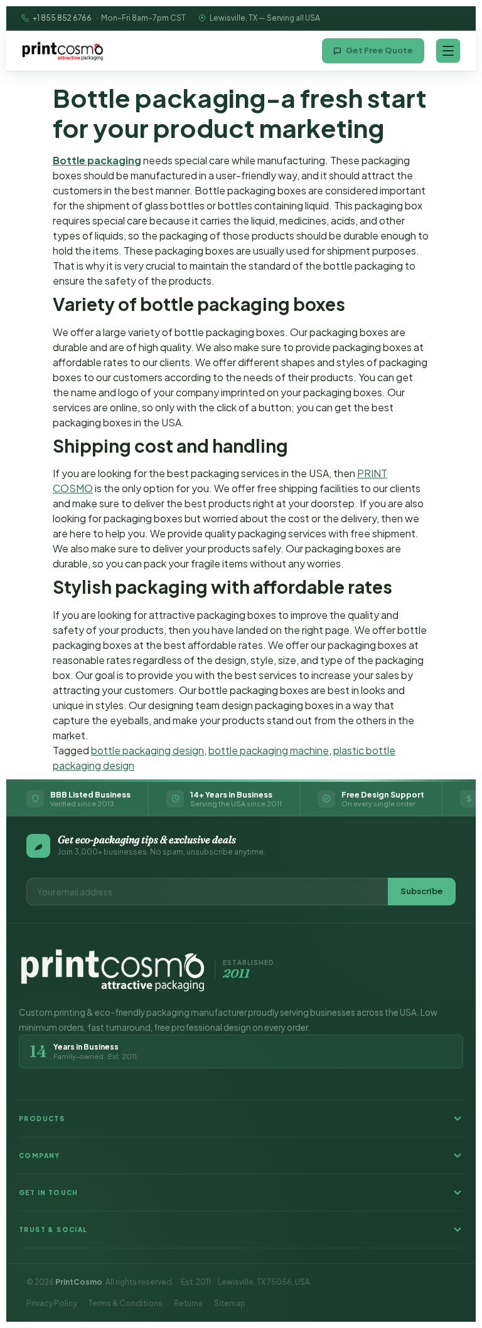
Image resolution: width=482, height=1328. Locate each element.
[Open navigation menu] (448, 50)
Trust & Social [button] (53, 1229)
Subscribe (421, 891)
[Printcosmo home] (62, 51)
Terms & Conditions (125, 1303)
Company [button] (39, 1155)
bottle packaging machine (268, 750)
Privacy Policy (51, 1303)
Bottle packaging (97, 160)
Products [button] (42, 1118)
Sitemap (229, 1303)
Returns (188, 1303)
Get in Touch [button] (48, 1192)
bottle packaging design (147, 750)
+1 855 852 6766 (62, 18)
